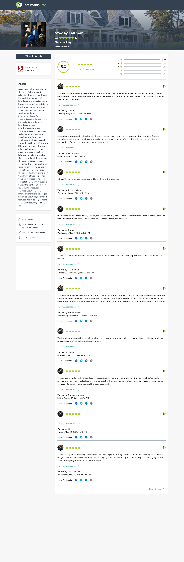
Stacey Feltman (69, 33)
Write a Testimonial (33, 56)
